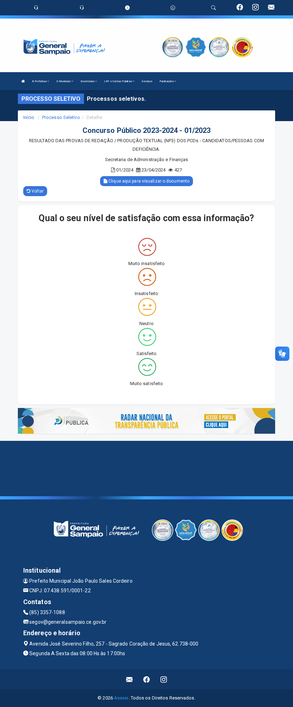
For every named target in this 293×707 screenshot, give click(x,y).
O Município (63, 81)
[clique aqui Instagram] (164, 679)
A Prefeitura (39, 81)
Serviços (146, 81)
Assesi (121, 698)
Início (29, 117)
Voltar (37, 191)
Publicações (166, 81)
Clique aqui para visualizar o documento (148, 181)
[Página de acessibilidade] (172, 7)
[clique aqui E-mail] (129, 679)
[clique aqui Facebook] (146, 679)
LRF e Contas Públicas (118, 81)
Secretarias (87, 81)
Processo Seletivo (61, 117)
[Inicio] (23, 81)
